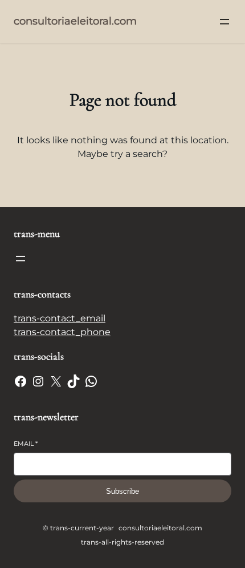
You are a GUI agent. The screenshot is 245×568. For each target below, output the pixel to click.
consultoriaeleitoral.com (75, 21)
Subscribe (122, 491)
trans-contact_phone (62, 332)
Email (26, 444)
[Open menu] (224, 22)
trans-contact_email (59, 318)
